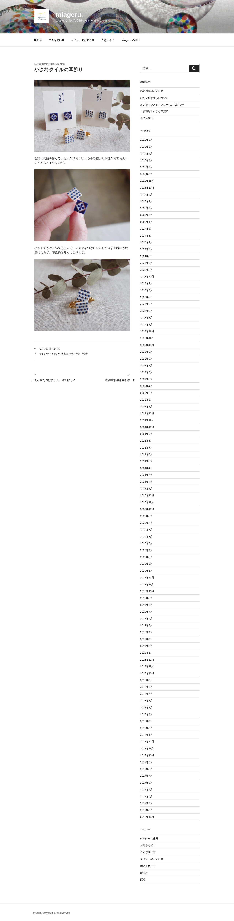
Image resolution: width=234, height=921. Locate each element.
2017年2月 (146, 810)
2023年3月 (146, 317)
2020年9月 (146, 516)
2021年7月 (146, 447)
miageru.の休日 (130, 40)
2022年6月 (146, 372)
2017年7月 (146, 775)
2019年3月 (146, 639)
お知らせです (148, 845)
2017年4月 (146, 796)
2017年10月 (147, 755)
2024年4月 (146, 262)
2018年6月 (146, 700)
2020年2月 (146, 563)
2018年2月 (146, 728)
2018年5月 (146, 707)
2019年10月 (147, 591)
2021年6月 (146, 454)
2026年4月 (146, 160)
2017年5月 (146, 789)
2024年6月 (146, 249)
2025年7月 (146, 201)
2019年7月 (146, 611)
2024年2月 (146, 269)
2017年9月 (146, 762)
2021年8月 (146, 440)
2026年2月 (146, 173)
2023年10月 (147, 276)
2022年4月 (146, 385)
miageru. (69, 14)
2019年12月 (147, 577)
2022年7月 (146, 365)
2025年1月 (146, 221)
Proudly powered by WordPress (51, 912)
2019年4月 (146, 632)
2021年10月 (147, 427)
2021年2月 (146, 481)
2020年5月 (146, 543)
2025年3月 (146, 208)
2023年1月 (146, 324)
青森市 (85, 353)
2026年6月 (146, 146)
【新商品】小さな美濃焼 (154, 111)
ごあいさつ (107, 40)
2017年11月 (147, 748)
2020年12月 (147, 495)
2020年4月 (146, 550)
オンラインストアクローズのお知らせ (162, 104)
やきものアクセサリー (49, 353)
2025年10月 (147, 187)
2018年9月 (146, 680)
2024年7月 (146, 242)
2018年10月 (147, 673)
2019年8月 (146, 604)
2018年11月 (147, 666)
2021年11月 (147, 420)
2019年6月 (146, 618)
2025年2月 (146, 214)
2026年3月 (146, 167)
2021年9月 (146, 433)
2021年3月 (146, 474)
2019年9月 (146, 598)
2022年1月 (146, 406)
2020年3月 (146, 557)
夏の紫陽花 (146, 118)
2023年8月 (146, 290)
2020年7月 (146, 529)
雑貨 (72, 353)
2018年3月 (146, 721)
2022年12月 (147, 331)
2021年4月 (146, 468)
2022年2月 (146, 399)
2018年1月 (146, 734)
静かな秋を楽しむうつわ (154, 97)
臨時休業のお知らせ (151, 90)
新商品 (38, 40)
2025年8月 (146, 194)
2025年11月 (147, 180)
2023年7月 (146, 297)
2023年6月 (146, 303)
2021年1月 (146, 488)
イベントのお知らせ (82, 40)
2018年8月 (146, 686)
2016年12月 (147, 816)
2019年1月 (146, 652)
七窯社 (65, 353)
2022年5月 (146, 379)
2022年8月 (146, 358)
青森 (78, 353)
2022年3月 (146, 392)
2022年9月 (146, 351)
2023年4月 (146, 310)
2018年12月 (147, 659)
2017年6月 (146, 782)
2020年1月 (146, 570)
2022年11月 (147, 338)
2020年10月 (147, 509)
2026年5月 (146, 153)
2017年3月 (146, 803)
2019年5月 (146, 625)
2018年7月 (146, 693)
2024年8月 (146, 235)
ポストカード (148, 865)
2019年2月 (146, 645)
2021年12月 (147, 413)
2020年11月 (147, 502)
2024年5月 (146, 256)
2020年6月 (146, 536)
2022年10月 (147, 345)
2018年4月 (146, 714)
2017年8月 (146, 769)
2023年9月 (146, 283)
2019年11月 (147, 584)
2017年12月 (147, 741)
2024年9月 (146, 228)
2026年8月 (146, 139)
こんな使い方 (56, 40)
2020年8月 (146, 522)
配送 (142, 879)
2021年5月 (146, 461)
